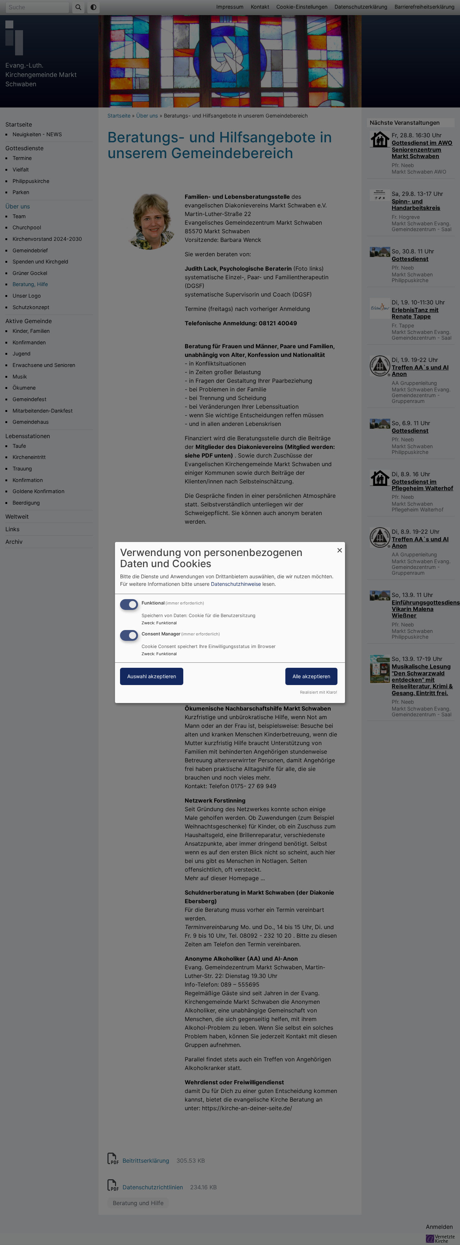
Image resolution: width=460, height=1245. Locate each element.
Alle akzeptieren (311, 676)
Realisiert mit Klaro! (318, 692)
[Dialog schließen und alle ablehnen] (339, 546)
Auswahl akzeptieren (151, 676)
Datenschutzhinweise (236, 584)
